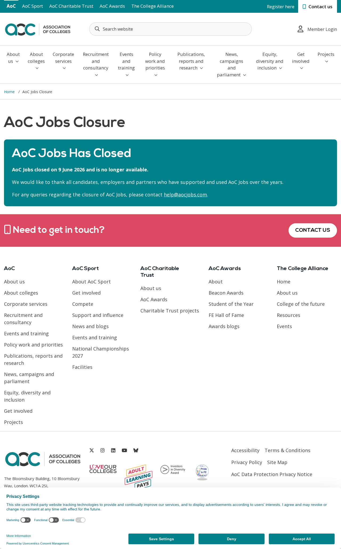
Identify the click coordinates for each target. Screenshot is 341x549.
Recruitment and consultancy (96, 61)
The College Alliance (152, 6)
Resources (288, 315)
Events (284, 326)
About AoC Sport (91, 281)
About (216, 281)
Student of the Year (231, 304)
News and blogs (90, 326)
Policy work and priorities (155, 61)
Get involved (301, 57)
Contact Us (312, 230)
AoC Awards (112, 6)
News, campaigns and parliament (230, 64)
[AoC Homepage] (37, 28)
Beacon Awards (226, 293)
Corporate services (63, 57)
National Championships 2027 (100, 352)
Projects (326, 54)
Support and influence (97, 315)
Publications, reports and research (191, 61)
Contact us (319, 6)
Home (10, 91)
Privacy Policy (246, 462)
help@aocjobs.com (185, 194)
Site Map (277, 462)
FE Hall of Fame (226, 315)
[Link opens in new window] (91, 450)
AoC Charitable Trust (71, 6)
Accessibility (245, 450)
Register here (280, 6)
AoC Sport (32, 6)
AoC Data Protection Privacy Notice (271, 474)
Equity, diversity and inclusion (269, 61)
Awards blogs (224, 326)
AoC (11, 6)
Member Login (322, 29)
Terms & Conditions (287, 450)
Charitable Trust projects (169, 310)
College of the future (301, 304)
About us (13, 57)
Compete (82, 304)
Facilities (82, 367)
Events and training (126, 61)
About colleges (36, 57)
